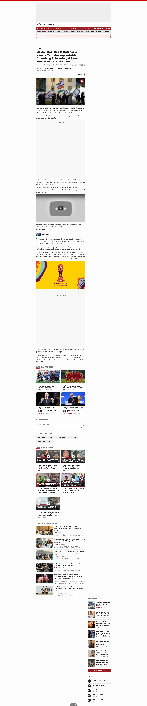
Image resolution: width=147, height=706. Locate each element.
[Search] (109, 28)
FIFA (80, 110)
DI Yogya (80, 31)
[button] (60, 208)
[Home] (45, 24)
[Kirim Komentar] (83, 425)
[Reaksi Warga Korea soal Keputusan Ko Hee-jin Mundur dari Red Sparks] (44, 567)
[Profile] (106, 28)
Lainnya (107, 31)
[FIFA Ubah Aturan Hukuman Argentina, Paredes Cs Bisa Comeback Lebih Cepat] (38, 234)
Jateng (72, 31)
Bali (92, 31)
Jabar (58, 31)
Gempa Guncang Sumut (73, 36)
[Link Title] (37, 48)
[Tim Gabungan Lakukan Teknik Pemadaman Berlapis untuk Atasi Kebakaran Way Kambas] (48, 503)
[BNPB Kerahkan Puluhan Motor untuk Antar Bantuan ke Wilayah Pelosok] (73, 480)
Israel (57, 110)
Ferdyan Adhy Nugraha (65, 68)
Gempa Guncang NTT (87, 36)
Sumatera (51, 31)
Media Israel (54, 108)
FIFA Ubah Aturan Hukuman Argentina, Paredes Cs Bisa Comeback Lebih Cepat (62, 233)
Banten (65, 31)
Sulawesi (99, 31)
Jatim (87, 31)
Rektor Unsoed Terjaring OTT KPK (56, 36)
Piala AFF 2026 (98, 36)
